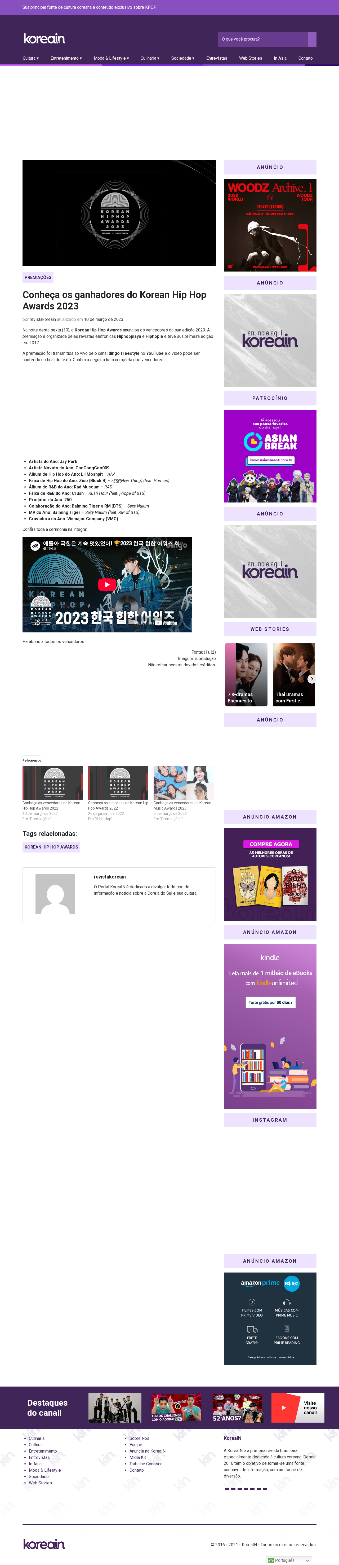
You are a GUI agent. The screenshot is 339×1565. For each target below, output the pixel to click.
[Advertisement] (169, 105)
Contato (305, 58)
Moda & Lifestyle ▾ (111, 58)
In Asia (280, 58)
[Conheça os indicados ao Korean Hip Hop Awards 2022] (118, 783)
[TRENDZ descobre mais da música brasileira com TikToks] (114, 1408)
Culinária (36, 1438)
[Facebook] (275, 8)
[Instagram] (281, 8)
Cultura (35, 1444)
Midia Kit (138, 1457)
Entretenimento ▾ (66, 58)
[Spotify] (300, 8)
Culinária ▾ (150, 58)
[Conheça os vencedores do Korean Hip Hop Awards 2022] (53, 783)
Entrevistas (216, 58)
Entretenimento (43, 1451)
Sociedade (39, 1476)
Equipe (136, 1444)
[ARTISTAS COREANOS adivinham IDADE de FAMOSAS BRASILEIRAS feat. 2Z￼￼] (237, 1408)
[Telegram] (313, 8)
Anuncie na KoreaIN (148, 1451)
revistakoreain (43, 319)
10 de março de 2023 (103, 319)
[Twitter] (288, 8)
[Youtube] (294, 8)
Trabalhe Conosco (146, 1463)
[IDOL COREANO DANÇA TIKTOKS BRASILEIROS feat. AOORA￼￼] (175, 1408)
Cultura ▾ (31, 58)
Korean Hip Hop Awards (51, 847)
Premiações (38, 277)
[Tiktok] (307, 8)
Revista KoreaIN (44, 38)
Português (284, 1560)
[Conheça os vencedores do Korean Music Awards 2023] (184, 783)
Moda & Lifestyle (45, 1470)
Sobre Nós (139, 1438)
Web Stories (250, 58)
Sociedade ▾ (182, 58)
